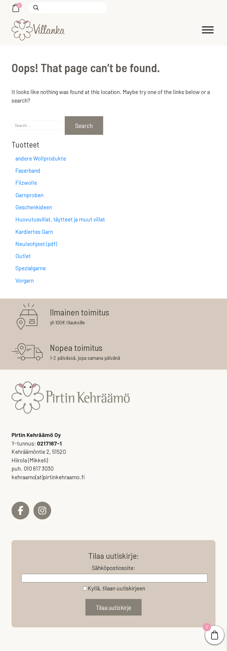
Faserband (27, 170)
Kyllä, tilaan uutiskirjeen (116, 588)
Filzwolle (26, 182)
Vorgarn (24, 280)
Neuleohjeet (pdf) (36, 243)
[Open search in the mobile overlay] (67, 8)
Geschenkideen (33, 207)
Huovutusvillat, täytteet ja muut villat (60, 219)
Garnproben (29, 195)
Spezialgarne (30, 268)
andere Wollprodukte (40, 158)
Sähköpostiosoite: (113, 567)
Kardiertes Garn (34, 231)
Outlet (23, 255)
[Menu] (208, 30)
